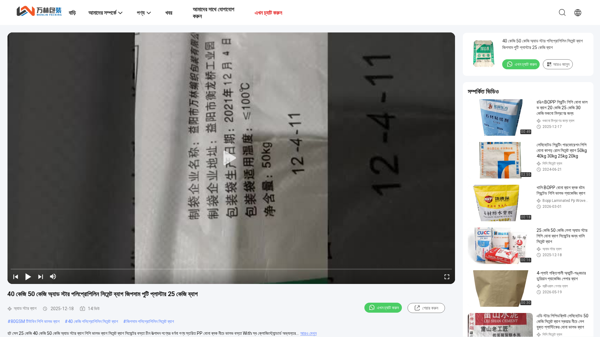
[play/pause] (28, 276)
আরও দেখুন (308, 333)
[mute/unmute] (53, 276)
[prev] (15, 276)
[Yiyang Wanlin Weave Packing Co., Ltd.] (39, 10)
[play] (231, 158)
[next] (40, 276)
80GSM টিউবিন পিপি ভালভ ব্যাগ (35, 321)
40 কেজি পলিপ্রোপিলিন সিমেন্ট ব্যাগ (93, 321)
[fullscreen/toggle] (447, 276)
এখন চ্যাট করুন (388, 307)
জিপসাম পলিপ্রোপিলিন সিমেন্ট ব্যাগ (150, 321)
